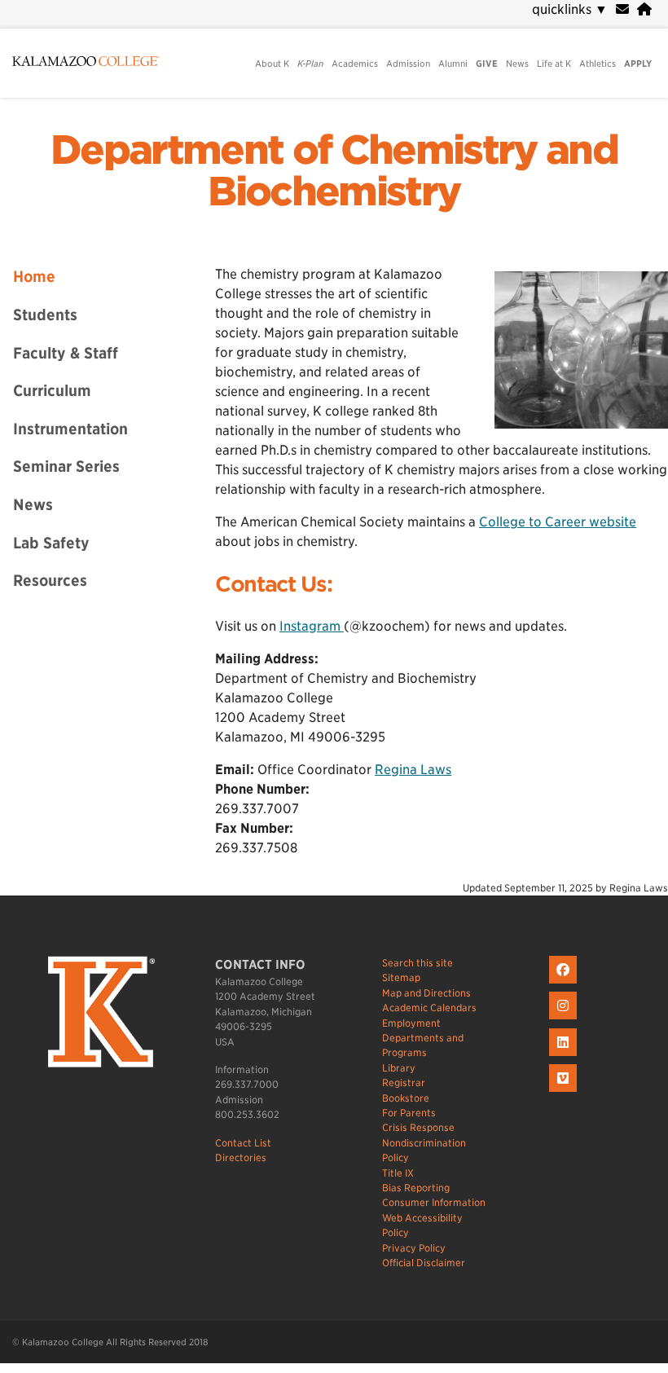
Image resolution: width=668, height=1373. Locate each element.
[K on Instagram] (565, 1020)
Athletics (597, 63)
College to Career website (557, 522)
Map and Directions (426, 993)
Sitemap (401, 977)
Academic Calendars (429, 1007)
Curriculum (52, 390)
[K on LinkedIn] (565, 1056)
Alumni (453, 63)
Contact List (243, 1143)
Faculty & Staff (65, 353)
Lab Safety (51, 543)
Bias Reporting (416, 1188)
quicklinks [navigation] (570, 9)
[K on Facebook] (565, 984)
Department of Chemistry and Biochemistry (334, 170)
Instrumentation (70, 429)
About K (272, 63)
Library (398, 1068)
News (517, 63)
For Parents (409, 1113)
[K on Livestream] (565, 1092)
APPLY (638, 63)
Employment (411, 1023)
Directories (240, 1157)
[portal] (644, 9)
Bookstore (405, 1098)
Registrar (403, 1082)
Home (34, 276)
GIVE (487, 63)
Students (45, 314)
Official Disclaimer (423, 1262)
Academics (355, 63)
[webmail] (622, 9)
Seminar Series (66, 466)
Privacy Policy (414, 1248)
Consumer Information (434, 1202)
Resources (50, 580)
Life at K (554, 63)
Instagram (311, 626)
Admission (408, 63)
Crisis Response (418, 1127)
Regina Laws (413, 769)
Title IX (398, 1173)
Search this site (417, 963)
